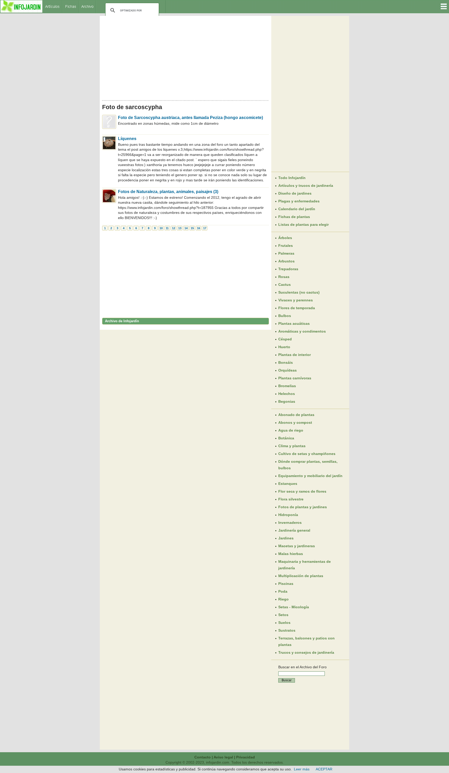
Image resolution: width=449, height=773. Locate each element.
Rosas (283, 277)
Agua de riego (290, 430)
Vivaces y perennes (295, 300)
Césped (285, 339)
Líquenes (127, 138)
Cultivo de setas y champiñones (306, 454)
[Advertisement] (185, 56)
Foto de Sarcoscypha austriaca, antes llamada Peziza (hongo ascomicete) (190, 117)
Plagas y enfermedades (299, 201)
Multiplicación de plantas (300, 576)
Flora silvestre (290, 499)
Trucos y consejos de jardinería (306, 652)
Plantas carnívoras (294, 378)
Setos (283, 615)
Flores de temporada (296, 308)
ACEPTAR (324, 769)
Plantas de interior (294, 355)
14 (186, 228)
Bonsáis (285, 362)
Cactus (284, 284)
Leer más (301, 769)
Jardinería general (294, 530)
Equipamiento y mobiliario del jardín (310, 476)
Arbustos (286, 261)
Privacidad (245, 757)
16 (198, 228)
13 (179, 228)
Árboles (285, 238)
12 (173, 228)
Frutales (285, 245)
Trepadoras (288, 269)
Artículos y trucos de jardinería (305, 185)
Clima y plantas (292, 446)
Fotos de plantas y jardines (302, 507)
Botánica (286, 438)
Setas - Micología (293, 607)
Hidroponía (288, 515)
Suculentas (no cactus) (299, 292)
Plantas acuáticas (294, 323)
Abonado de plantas (296, 415)
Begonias (286, 401)
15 (192, 228)
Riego (283, 599)
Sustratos (286, 630)
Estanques (287, 483)
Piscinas (285, 584)
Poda (282, 591)
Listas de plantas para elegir (303, 224)
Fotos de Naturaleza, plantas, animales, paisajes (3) (168, 191)
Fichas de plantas (294, 217)
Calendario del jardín (296, 209)
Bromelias (287, 386)
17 (204, 228)
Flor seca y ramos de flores (302, 491)
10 (161, 228)
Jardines (286, 538)
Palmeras (286, 253)
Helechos (286, 394)
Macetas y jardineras (296, 546)
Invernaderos (290, 522)
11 (167, 228)
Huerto (284, 347)
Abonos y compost (295, 422)
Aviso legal (223, 757)
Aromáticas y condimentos (302, 331)
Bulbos (284, 316)
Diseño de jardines (295, 193)
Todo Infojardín (292, 178)
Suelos (284, 622)
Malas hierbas (290, 554)
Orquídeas (287, 370)
